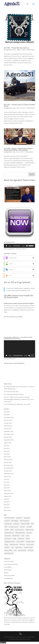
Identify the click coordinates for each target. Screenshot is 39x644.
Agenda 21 (19, 518)
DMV (11, 530)
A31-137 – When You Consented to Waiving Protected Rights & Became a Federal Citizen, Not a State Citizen (19, 399)
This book (7, 618)
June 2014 (7, 502)
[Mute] (27, 246)
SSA (12, 547)
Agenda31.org (10, 50)
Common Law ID (13, 527)
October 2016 (8, 437)
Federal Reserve (9, 533)
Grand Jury (8, 535)
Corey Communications (11, 564)
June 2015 (7, 482)
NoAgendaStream (10, 541)
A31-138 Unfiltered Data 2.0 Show (14, 394)
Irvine (27, 535)
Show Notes (31, 50)
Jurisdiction (21, 538)
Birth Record (8, 524)
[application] (19, 246)
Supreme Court (28, 547)
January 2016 (8, 462)
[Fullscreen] (33, 356)
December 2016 (8, 431)
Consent (22, 527)
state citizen (18, 547)
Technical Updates (9, 575)
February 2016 (8, 459)
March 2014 (7, 510)
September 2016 (9, 440)
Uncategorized (8, 578)
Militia (28, 538)
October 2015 (8, 471)
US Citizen (30, 550)
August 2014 (7, 496)
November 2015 (8, 468)
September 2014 (9, 493)
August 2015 (7, 476)
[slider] (31, 245)
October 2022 (8, 423)
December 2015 (8, 465)
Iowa (23, 535)
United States (22, 550)
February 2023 (8, 420)
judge (14, 538)
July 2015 (6, 479)
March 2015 (7, 490)
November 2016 (8, 434)
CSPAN (7, 530)
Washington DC (9, 553)
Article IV (7, 521)
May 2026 (7, 412)
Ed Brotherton (29, 530)
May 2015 (7, 485)
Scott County (30, 544)
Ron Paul (22, 544)
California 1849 (25, 524)
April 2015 (7, 488)
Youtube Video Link (10, 359)
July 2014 (6, 499)
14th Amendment (9, 518)
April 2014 (7, 507)
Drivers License (19, 530)
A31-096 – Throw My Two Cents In (16, 48)
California (16, 524)
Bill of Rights (15, 521)
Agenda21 (27, 518)
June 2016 (7, 448)
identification (16, 535)
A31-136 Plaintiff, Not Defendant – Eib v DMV (17, 404)
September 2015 (9, 474)
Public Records (14, 544)
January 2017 (8, 429)
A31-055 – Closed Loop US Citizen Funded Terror (19, 105)
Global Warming (20, 533)
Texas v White (8, 550)
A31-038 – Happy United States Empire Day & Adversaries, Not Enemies (18, 149)
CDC (32, 524)
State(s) (6, 573)
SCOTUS (7, 547)
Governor (29, 533)
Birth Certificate (24, 521)
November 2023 (8, 417)
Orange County (30, 541)
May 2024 (7, 414)
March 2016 (7, 457)
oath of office (20, 541)
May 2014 (7, 505)
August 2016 (7, 443)
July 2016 (6, 445)
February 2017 (8, 426)
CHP (6, 527)
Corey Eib (29, 527)
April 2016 (7, 454)
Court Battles (8, 567)
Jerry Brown (8, 538)
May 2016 (7, 451)
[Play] (7, 246)
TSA (15, 550)
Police (6, 544)
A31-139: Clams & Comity (11, 391)
